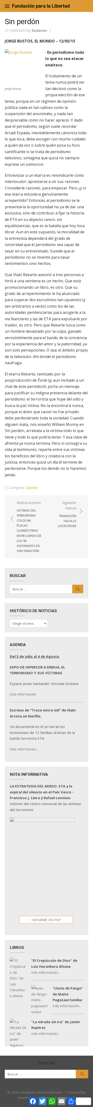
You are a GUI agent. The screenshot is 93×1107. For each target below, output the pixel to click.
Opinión (32, 487)
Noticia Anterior (29, 526)
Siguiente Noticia (67, 514)
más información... (24, 749)
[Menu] (7, 6)
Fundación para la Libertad (41, 6)
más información (23, 694)
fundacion (39, 30)
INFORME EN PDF (46, 919)
